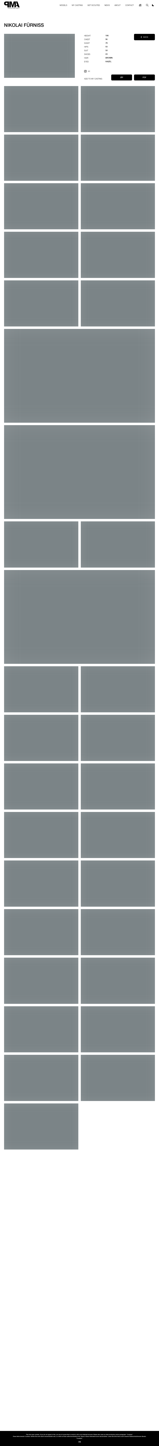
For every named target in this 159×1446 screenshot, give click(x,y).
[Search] (140, 5)
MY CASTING (77, 5)
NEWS (107, 5)
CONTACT (129, 5)
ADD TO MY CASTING (93, 79)
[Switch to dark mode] (153, 5)
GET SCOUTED (93, 5)
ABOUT (117, 5)
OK (79, 1442)
